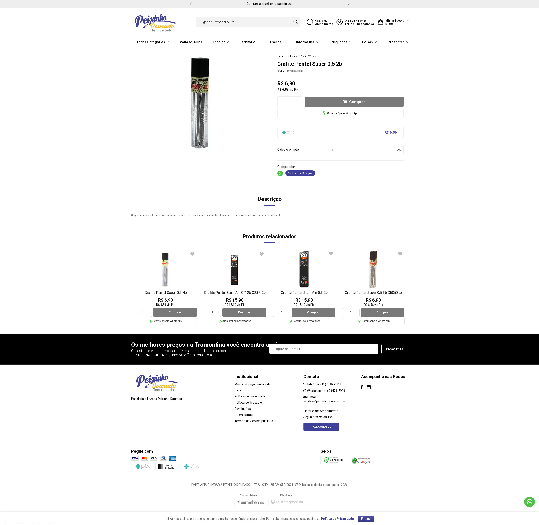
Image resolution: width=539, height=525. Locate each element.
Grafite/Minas (308, 56)
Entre (348, 24)
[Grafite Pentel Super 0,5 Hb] (165, 287)
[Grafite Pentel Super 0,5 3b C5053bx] (373, 287)
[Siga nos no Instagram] (369, 388)
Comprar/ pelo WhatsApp (343, 113)
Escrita (294, 56)
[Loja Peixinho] (155, 22)
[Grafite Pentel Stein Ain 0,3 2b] (304, 287)
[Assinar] (394, 349)
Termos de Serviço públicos (254, 421)
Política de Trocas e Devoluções (248, 406)
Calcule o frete (288, 150)
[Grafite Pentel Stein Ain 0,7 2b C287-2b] (234, 287)
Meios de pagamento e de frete (253, 387)
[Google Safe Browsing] (361, 460)
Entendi (366, 518)
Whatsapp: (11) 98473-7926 (325, 391)
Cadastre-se (366, 24)
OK (398, 150)
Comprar (357, 101)
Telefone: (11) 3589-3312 (324, 384)
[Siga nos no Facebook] (362, 388)
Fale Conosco (321, 426)
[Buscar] (295, 22)
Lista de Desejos (302, 173)
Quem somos (244, 415)
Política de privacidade (250, 396)
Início (284, 56)
